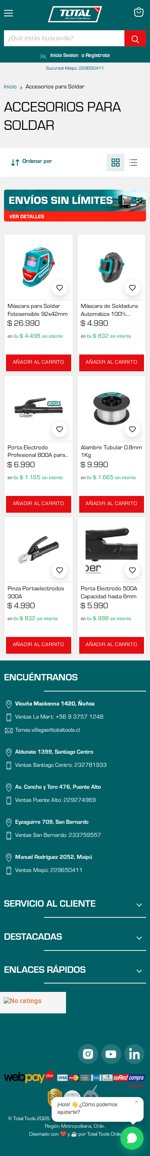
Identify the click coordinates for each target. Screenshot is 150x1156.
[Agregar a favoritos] (59, 288)
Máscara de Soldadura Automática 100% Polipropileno (109, 311)
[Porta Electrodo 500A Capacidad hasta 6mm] (111, 549)
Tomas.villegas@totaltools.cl (47, 731)
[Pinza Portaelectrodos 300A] (38, 549)
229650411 (66, 871)
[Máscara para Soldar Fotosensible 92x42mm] (38, 267)
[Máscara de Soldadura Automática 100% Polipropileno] (111, 267)
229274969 (80, 801)
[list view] (133, 162)
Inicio (10, 87)
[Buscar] (135, 38)
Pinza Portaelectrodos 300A (36, 593)
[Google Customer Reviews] (33, 1002)
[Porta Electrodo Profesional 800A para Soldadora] (38, 408)
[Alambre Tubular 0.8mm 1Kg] (111, 408)
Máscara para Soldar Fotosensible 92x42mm (38, 311)
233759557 (85, 836)
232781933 (90, 766)
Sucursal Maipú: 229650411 (75, 69)
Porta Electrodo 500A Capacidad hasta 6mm (109, 593)
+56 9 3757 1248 (80, 718)
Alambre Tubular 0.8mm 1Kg (111, 452)
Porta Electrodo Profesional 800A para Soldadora (36, 452)
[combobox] (64, 38)
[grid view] (115, 162)
